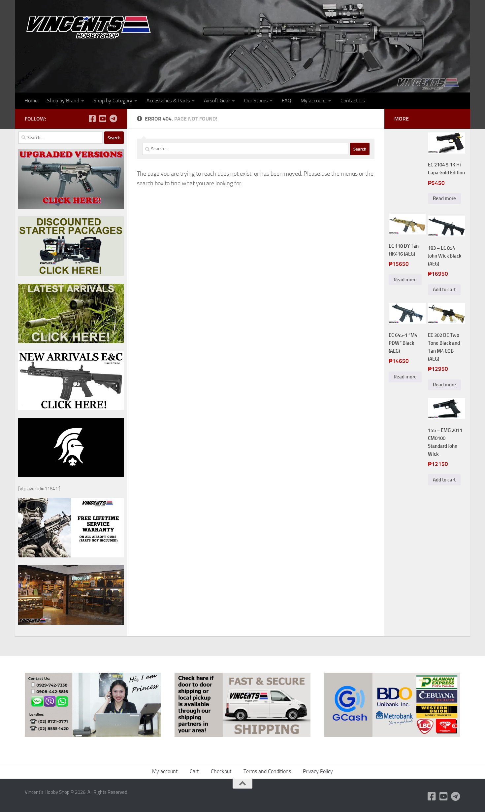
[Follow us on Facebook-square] (92, 119)
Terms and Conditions (267, 771)
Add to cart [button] (444, 290)
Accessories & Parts (168, 100)
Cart (194, 771)
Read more (444, 198)
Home (31, 100)
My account (313, 100)
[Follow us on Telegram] (113, 119)
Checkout (221, 771)
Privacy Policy (318, 771)
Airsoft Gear (217, 100)
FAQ (286, 100)
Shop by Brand (63, 100)
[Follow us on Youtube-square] (103, 119)
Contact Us (352, 100)
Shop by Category (112, 100)
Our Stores (256, 100)
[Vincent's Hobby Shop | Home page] (91, 26)
